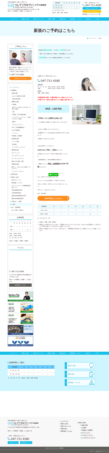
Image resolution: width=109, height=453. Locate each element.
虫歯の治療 (84, 425)
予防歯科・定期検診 (87, 430)
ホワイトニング (85, 432)
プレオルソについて (87, 435)
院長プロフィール (66, 426)
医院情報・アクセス (66, 431)
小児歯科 (83, 427)
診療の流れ (64, 428)
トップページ (64, 421)
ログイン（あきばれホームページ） (99, 451)
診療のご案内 (82, 422)
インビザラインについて (88, 437)
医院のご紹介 (64, 423)
